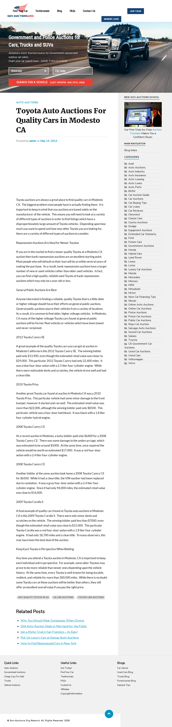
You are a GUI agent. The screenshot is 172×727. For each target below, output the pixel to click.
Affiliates (65, 689)
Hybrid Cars (135, 254)
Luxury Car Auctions (140, 269)
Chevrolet (134, 214)
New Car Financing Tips (142, 297)
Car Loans (134, 207)
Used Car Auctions (139, 351)
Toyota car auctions (91, 597)
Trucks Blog (123, 676)
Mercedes (134, 277)
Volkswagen (135, 359)
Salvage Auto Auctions (142, 328)
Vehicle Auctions (12, 685)
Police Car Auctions (139, 316)
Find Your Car (20, 11)
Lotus (131, 265)
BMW (132, 191)
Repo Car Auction (138, 324)
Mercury (133, 281)
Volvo (131, 363)
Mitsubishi (134, 289)
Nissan (132, 301)
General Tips (123, 685)
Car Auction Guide (138, 195)
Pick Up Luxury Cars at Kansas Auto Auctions (49, 638)
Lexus (131, 261)
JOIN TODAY (135, 11)
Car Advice (122, 668)
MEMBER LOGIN (111, 19)
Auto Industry (136, 171)
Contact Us (89, 11)
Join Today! (66, 668)
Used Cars (134, 355)
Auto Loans (135, 183)
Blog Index (130, 150)
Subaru (132, 336)
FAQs (72, 11)
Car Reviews (135, 211)
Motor (132, 293)
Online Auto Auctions (141, 304)
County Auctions (138, 222)
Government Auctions (141, 246)
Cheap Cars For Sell (14, 676)
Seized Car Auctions (140, 332)
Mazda (132, 273)
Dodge (132, 226)
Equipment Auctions (140, 230)
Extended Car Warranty (142, 234)
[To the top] (109, 714)
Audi (131, 164)
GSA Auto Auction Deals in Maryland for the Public (53, 626)
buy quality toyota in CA (33, 597)
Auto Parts (135, 187)
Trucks (7, 680)
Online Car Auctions (140, 308)
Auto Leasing (136, 179)
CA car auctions (63, 597)
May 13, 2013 (48, 141)
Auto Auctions (27, 102)
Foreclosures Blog (126, 680)
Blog (59, 11)
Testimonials (42, 11)
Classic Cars (135, 218)
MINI (131, 285)
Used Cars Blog (125, 672)
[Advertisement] (61, 172)
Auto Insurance (137, 175)
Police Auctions (137, 312)
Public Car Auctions (139, 320)
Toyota (132, 340)
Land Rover (135, 257)
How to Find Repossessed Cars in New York (48, 643)
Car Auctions (135, 199)
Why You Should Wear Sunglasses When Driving (52, 621)
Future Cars (135, 242)
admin (32, 141)
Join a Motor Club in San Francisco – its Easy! (49, 632)
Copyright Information (71, 693)
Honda (132, 250)
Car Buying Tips (137, 203)
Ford (131, 238)
